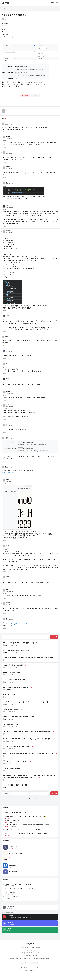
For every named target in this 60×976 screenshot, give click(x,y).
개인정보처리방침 (19, 959)
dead (6, 123)
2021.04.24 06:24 (9, 153)
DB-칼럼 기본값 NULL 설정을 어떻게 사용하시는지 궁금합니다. (16, 715)
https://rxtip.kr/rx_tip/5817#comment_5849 (15, 624)
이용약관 (12, 959)
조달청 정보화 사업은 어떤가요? (9, 722)
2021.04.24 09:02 (8, 438)
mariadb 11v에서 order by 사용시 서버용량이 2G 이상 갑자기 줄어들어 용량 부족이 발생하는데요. (24, 752)
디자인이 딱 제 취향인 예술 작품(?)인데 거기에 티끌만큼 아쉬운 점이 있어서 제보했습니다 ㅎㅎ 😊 (25, 816)
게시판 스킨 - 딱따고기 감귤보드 (10, 851)
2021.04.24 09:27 (9, 425)
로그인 (52, 2)
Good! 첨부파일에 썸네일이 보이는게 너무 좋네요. (15, 812)
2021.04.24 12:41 (9, 578)
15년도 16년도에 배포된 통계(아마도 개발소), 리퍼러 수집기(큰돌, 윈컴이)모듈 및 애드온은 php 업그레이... (27, 825)
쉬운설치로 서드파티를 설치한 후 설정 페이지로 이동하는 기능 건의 (19, 884)
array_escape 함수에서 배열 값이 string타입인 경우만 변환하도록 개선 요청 (21, 888)
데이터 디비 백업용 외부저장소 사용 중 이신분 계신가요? (14, 783)
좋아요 (26, 95)
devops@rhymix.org (30, 970)
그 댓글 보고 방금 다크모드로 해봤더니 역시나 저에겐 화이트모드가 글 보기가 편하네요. (23, 829)
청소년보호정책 (35, 959)
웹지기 (6, 336)
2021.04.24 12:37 (9, 547)
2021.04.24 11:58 (8, 467)
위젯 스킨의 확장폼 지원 (10, 892)
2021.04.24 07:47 (9, 232)
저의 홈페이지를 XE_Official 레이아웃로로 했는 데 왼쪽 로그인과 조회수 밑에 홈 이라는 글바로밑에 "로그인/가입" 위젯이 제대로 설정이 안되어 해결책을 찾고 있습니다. (30, 774)
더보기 (55, 840)
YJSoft (7, 404)
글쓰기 (55, 637)
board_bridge (6, 864)
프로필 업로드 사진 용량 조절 (14, 15)
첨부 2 (3, 102)
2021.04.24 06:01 (8, 124)
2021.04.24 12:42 (9, 604)
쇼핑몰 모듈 (5, 858)
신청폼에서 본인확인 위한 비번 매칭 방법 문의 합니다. (14, 744)
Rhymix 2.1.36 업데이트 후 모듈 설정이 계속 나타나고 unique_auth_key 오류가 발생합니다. (23, 656)
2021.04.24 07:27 (9, 364)
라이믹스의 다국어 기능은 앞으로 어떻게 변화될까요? (14, 685)
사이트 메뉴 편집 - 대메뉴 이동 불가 (12, 896)
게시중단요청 (42, 959)
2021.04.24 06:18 (9, 138)
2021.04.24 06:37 (9, 168)
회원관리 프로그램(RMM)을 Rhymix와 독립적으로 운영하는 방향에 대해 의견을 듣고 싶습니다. (23, 729)
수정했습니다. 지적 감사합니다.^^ (12, 820)
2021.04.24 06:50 (9, 183)
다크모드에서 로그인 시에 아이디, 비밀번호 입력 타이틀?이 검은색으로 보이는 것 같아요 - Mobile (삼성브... (27, 833)
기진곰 (7, 205)
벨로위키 (6, 19)
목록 (4, 8)
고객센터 (48, 959)
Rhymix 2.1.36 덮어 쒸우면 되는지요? (10, 670)
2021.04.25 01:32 (9, 619)
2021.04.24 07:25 (9, 351)
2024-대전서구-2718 (33, 955)
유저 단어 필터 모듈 (7, 845)
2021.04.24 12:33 (9, 481)
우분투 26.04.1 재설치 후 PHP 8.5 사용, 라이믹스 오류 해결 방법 (16, 641)
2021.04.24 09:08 (9, 406)
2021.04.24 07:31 (9, 380)
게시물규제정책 (27, 959)
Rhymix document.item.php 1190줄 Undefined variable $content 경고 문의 (21, 700)
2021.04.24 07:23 (8, 338)
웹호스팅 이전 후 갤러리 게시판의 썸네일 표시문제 (13, 648)
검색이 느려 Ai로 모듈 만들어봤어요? (10, 766)
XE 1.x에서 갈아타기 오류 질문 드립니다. (11, 663)
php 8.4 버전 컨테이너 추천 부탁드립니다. (11, 678)
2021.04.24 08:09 (9, 317)
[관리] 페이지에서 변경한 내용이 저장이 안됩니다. (13, 759)
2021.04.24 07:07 (9, 207)
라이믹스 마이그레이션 (7, 693)
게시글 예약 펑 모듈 (7, 870)
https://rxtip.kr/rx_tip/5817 (9, 472)
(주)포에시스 (27, 950)
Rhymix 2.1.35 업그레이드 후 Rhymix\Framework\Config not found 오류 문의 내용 (22, 737)
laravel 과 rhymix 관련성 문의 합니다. (11, 707)
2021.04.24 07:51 (9, 393)
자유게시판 (7, 813)
